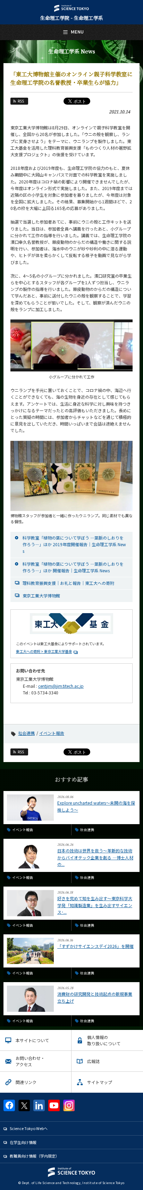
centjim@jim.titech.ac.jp (61, 686)
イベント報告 (51, 733)
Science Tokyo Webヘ (29, 1128)
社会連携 (26, 733)
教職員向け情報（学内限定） (34, 1156)
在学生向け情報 (23, 1142)
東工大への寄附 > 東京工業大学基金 (44, 651)
